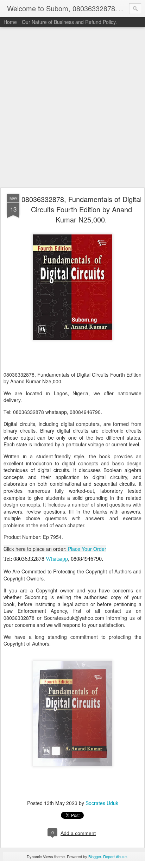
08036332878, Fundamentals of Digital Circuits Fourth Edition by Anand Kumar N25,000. (81, 209)
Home (10, 21)
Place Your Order (87, 548)
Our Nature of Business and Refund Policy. (69, 21)
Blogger (94, 856)
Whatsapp (57, 559)
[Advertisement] (72, 107)
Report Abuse (115, 856)
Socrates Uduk (102, 802)
